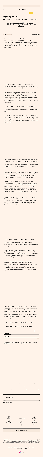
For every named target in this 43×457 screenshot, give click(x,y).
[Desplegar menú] (3, 9)
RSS (18, 448)
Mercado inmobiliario (24, 19)
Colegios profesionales (23, 338)
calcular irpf (9, 418)
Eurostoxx (7, 402)
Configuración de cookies (21, 447)
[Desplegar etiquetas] (38, 338)
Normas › (37, 333)
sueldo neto (34, 418)
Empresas (29, 338)
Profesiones (17, 338)
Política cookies (16, 447)
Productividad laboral (11, 338)
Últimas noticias (33, 19)
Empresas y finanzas (10, 17)
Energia (14, 19)
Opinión (5, 338)
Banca (4, 19)
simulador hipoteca (21, 418)
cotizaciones (9, 426)
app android (34, 426)
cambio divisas (21, 422)
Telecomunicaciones (9, 19)
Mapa (17, 448)
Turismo (29, 19)
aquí (26, 343)
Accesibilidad (33, 447)
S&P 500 (11, 402)
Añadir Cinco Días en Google (36, 34)
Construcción (18, 19)
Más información (7, 343)
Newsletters (20, 448)
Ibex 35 (4, 402)
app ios (21, 426)
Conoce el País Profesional (21, 430)
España (33, 338)
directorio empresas (34, 422)
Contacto (8, 447)
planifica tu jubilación (9, 422)
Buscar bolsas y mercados (8, 397)
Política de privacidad (28, 447)
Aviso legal (11, 447)
